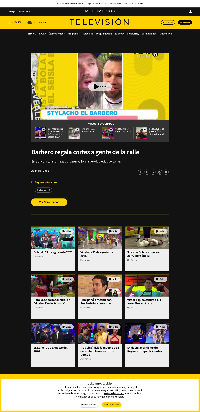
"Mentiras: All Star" (77, 3)
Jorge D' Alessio (92, 3)
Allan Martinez (40, 170)
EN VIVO (32, 33)
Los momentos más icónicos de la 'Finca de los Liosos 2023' (55, 132)
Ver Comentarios (49, 202)
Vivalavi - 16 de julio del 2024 (88, 130)
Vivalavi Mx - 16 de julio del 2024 (123, 130)
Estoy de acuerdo (111, 405)
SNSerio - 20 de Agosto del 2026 (50, 349)
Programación (104, 33)
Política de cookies (114, 393)
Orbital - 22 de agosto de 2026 (53, 252)
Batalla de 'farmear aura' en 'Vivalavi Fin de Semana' (52, 301)
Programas (74, 33)
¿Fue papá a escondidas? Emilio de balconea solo (96, 301)
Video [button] (103, 86)
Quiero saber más (88, 405)
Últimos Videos (57, 33)
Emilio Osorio (137, 3)
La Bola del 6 (43, 190)
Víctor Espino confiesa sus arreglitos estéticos (144, 301)
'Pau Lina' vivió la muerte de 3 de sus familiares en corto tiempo (99, 351)
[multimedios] (100, 11)
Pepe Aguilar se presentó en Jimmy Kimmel (156, 131)
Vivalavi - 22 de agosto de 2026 (96, 254)
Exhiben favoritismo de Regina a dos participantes (144, 349)
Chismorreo (165, 33)
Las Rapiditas (149, 33)
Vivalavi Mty (133, 33)
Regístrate (185, 22)
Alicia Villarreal (124, 3)
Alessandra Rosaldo (108, 3)
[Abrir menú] (9, 22)
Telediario (88, 33)
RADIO (42, 33)
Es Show (119, 33)
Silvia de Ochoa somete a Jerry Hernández (143, 254)
